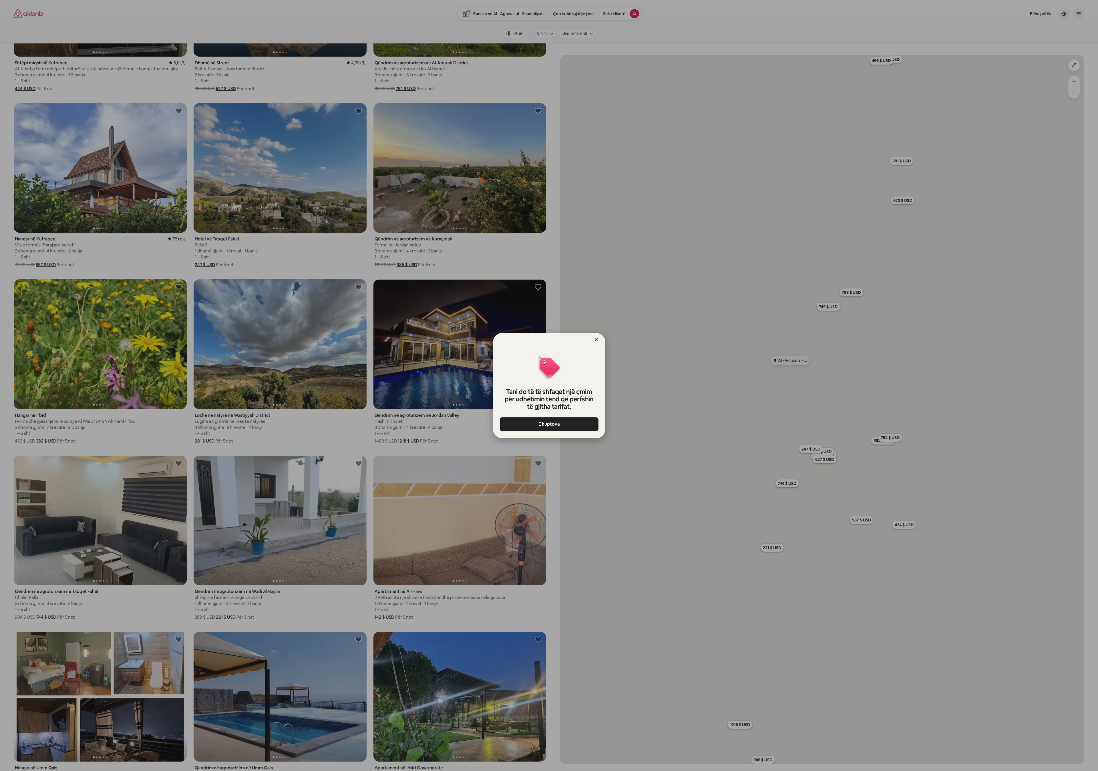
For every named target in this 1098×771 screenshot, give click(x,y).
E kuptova (549, 424)
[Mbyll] (596, 339)
